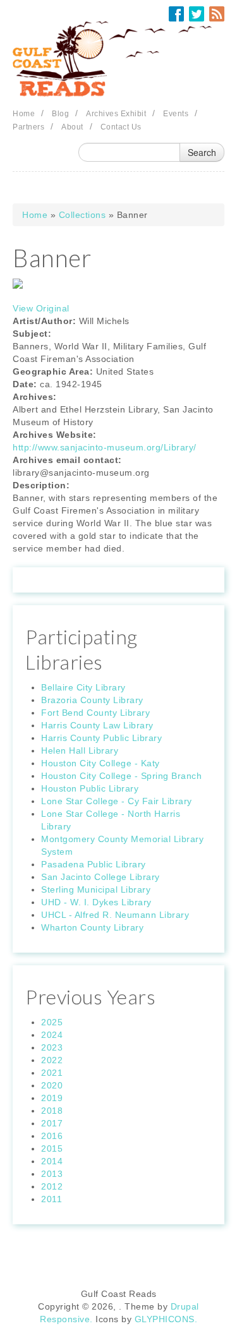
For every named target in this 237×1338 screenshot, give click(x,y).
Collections (82, 215)
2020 (52, 1085)
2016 (52, 1136)
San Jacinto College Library (100, 877)
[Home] (118, 59)
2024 (52, 1035)
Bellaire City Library (83, 687)
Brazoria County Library (92, 700)
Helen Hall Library (79, 750)
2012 (52, 1186)
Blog (60, 113)
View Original (41, 308)
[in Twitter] (196, 13)
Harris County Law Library (97, 725)
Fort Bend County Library (95, 713)
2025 (52, 1022)
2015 (52, 1148)
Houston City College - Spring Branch (121, 776)
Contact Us (121, 127)
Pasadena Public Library (93, 864)
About (72, 127)
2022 (52, 1060)
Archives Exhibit (116, 113)
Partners (28, 127)
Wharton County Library (92, 927)
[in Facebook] (176, 13)
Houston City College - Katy (100, 763)
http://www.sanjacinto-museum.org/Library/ (105, 447)
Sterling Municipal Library (95, 889)
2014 (52, 1161)
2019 (52, 1098)
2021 (52, 1073)
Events (175, 113)
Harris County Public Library (101, 738)
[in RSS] (216, 13)
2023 (52, 1047)
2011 (51, 1199)
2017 (52, 1123)
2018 (52, 1111)
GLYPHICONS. (166, 1319)
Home (24, 113)
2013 (52, 1174)
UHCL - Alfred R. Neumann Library (115, 915)
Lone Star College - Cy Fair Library (116, 801)
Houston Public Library (89, 788)
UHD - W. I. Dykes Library (96, 902)
